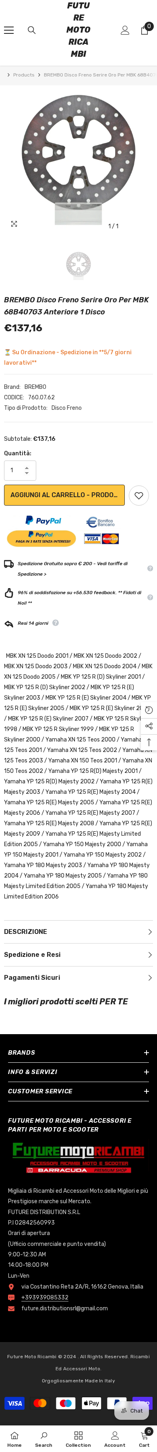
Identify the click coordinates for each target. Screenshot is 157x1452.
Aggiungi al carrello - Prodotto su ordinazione (67, 495)
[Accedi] (125, 30)
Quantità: (17, 453)
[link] (43, 1438)
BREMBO (35, 387)
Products (24, 75)
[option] (78, 159)
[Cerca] (32, 30)
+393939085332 (44, 1297)
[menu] (9, 30)
